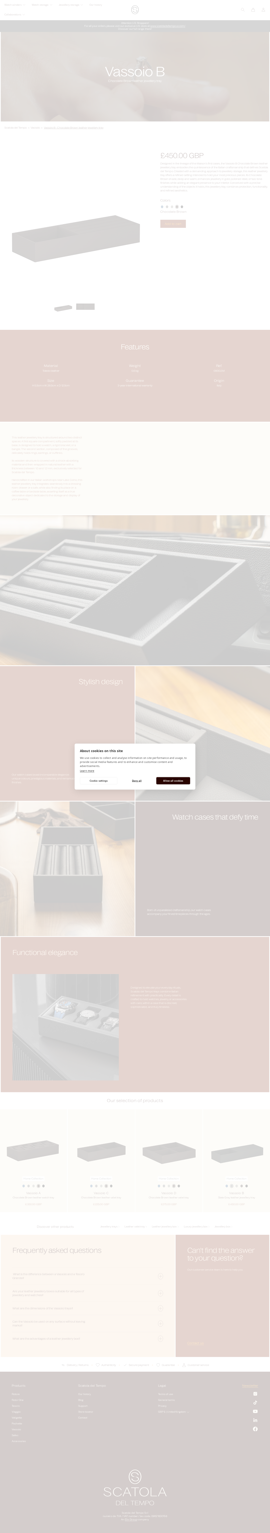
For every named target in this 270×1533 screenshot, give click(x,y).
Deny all (137, 780)
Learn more (87, 770)
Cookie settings (99, 780)
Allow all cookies (173, 780)
